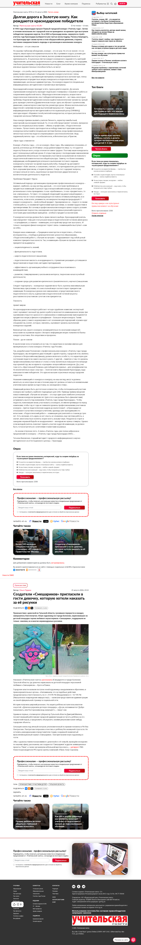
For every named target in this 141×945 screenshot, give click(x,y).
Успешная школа (38, 888)
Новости (48, 3)
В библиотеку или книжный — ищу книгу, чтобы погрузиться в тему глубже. (44, 470)
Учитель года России (39, 896)
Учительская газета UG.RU (30, 25)
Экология (16, 898)
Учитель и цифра (18, 916)
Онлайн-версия (37, 921)
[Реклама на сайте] (133, 939)
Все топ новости (98, 78)
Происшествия (59, 541)
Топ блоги (97, 87)
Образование (17, 888)
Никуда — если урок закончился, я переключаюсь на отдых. (39, 472)
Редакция (55, 888)
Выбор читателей (107, 12)
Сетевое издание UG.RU (40, 904)
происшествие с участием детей (32, 784)
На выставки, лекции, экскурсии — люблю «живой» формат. (39, 467)
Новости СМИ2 (8, 575)
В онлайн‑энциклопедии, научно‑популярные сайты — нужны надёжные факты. (46, 465)
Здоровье (16, 913)
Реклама (55, 891)
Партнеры (55, 893)
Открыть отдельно (99, 213)
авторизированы (57, 563)
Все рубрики (16, 918)
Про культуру (17, 893)
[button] (19, 570)
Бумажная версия (38, 919)
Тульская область (56, 784)
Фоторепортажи (58, 899)
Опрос (96, 155)
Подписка (86, 3)
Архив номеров (71, 3)
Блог (58, 3)
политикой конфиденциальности (38, 512)
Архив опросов (97, 216)
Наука (15, 891)
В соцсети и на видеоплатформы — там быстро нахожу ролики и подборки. (44, 462)
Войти (122, 3)
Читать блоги (101, 149)
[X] (32, 608)
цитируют (75, 747)
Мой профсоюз (37, 908)
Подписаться (74, 507)
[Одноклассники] (29, 608)
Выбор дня (16, 901)
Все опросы (17, 489)
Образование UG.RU (22, 541)
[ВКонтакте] (26, 608)
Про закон (16, 896)
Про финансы (17, 911)
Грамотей (16, 908)
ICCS (53, 897)
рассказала (47, 680)
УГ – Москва (36, 906)
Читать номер (53, 12)
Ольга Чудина (25, 590)
